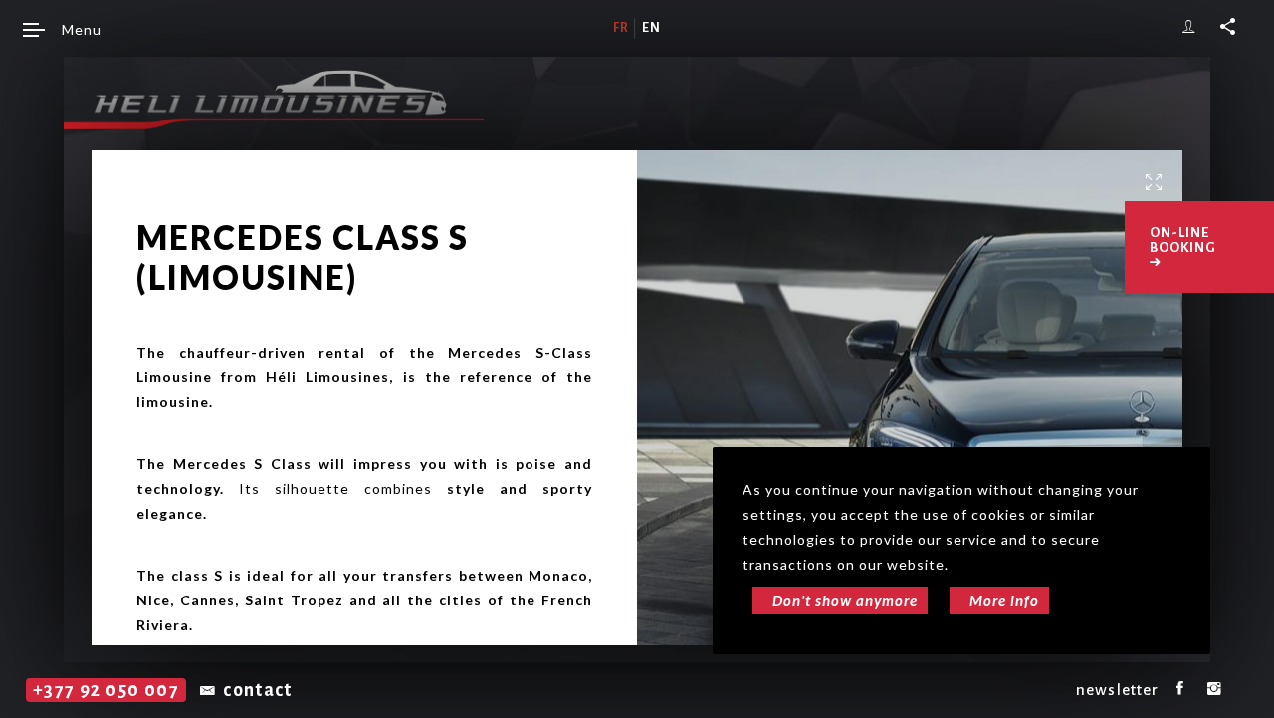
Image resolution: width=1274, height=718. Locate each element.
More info (1004, 600)
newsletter (1117, 689)
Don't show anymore (845, 600)
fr (621, 28)
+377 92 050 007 (106, 690)
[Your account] (1189, 26)
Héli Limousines (274, 99)
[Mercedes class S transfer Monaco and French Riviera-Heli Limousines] (909, 413)
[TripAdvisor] (1244, 689)
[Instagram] (1214, 689)
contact (257, 690)
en (651, 28)
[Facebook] (1180, 689)
